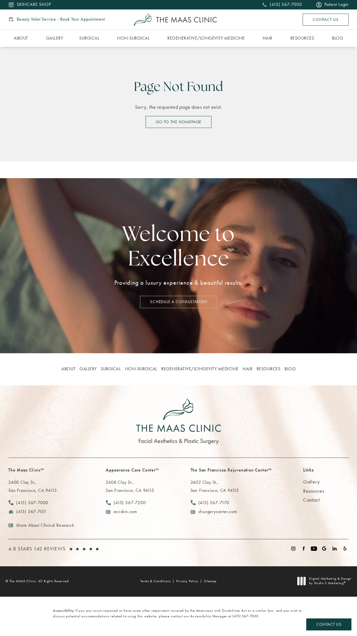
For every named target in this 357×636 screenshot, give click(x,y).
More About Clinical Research (45, 525)
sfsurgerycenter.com (217, 511)
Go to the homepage (178, 122)
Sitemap (210, 581)
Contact (311, 500)
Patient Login (336, 4)
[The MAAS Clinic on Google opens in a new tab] (324, 548)
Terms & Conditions (155, 581)
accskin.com (125, 511)
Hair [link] (267, 38)
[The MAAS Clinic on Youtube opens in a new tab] (314, 548)
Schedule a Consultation (178, 301)
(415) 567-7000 (245, 616)
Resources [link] (302, 38)
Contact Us (326, 19)
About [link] (21, 38)
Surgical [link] (89, 38)
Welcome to (178, 248)
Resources (313, 491)
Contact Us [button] (328, 624)
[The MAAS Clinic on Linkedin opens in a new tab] (334, 548)
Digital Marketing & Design (330, 581)
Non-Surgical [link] (133, 38)
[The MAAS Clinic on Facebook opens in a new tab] (303, 548)
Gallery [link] (54, 38)
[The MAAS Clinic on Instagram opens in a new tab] (293, 548)
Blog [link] (337, 38)
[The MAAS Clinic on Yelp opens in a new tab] (345, 548)
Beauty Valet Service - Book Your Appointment (61, 19)
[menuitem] (22, 38)
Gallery (311, 481)
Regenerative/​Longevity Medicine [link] (206, 38)
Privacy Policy (187, 581)
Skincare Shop (34, 4)
